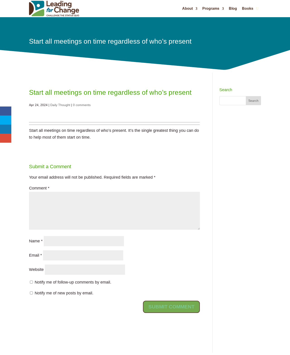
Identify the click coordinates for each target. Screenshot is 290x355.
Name (36, 241)
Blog (233, 8)
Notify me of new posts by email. (64, 293)
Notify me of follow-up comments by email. (73, 282)
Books (247, 8)
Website (36, 269)
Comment (39, 188)
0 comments (82, 105)
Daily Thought (60, 105)
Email (35, 255)
